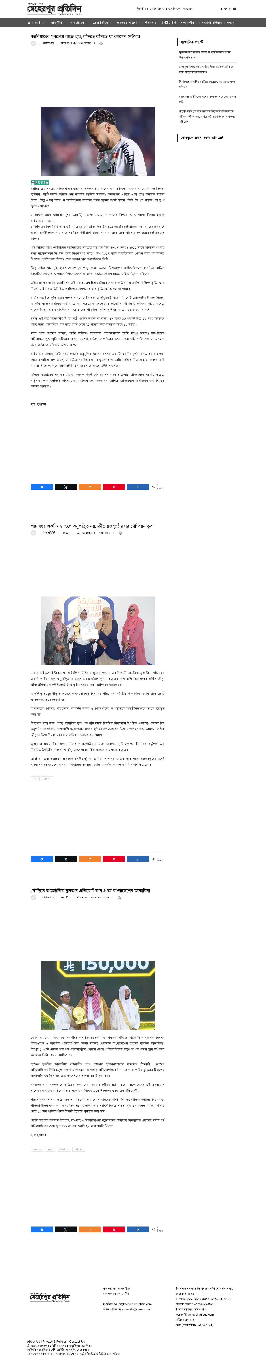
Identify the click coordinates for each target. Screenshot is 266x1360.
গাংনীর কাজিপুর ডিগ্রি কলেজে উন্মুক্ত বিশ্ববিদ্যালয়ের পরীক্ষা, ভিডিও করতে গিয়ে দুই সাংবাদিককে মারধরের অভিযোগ (207, 117)
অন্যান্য (231, 23)
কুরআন (50, 1149)
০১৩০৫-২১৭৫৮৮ (221, 1299)
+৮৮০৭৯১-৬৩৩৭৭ (198, 1299)
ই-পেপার (151, 23)
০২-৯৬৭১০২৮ (206, 1325)
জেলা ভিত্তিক (100, 23)
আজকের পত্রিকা (127, 23)
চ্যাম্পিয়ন (46, 779)
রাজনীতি (56, 23)
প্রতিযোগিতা (64, 1149)
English (168, 23)
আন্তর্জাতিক (77, 23)
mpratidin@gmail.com (136, 1309)
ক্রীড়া (35, 779)
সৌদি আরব (79, 1149)
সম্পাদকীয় (187, 23)
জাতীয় (39, 23)
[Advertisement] (98, 76)
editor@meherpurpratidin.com (133, 1304)
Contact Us (77, 1342)
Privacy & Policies (55, 1342)
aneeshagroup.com (201, 1315)
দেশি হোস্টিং (57, 1350)
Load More (97, 1260)
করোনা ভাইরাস (212, 23)
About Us (33, 1342)
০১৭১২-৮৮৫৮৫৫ (204, 1304)
